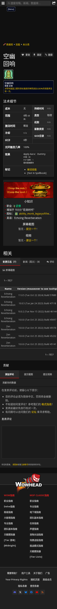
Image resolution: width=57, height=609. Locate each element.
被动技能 (32, 169)
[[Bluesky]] (25, 592)
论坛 (33, 412)
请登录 (15, 464)
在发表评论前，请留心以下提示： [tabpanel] (28, 427)
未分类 (26, 44)
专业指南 (8, 523)
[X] (20, 592)
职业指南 (8, 500)
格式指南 (46, 404)
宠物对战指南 (36, 534)
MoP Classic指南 (39, 495)
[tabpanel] (28, 317)
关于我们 (37, 573)
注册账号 (24, 464)
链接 (50, 54)
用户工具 (25, 573)
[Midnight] (10, 545)
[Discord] (14, 592)
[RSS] (42, 592)
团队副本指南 (10, 528)
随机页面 (35, 579)
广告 (47, 573)
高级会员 (47, 579)
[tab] (10, 262)
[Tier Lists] (36, 556)
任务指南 (34, 523)
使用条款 (34, 585)
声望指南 (34, 528)
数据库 (9, 44)
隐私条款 (22, 585)
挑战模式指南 (36, 545)
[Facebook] (31, 592)
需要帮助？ (12, 573)
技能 (18, 44)
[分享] (54, 3)
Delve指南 (9, 506)
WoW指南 (9, 495)
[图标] (8, 75)
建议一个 (31, 240)
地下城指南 (35, 512)
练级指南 (8, 512)
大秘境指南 (9, 517)
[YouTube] (37, 592)
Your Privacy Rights (17, 579)
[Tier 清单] (9, 540)
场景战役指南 (36, 540)
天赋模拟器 (9, 534)
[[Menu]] (3, 3)
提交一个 (31, 229)
